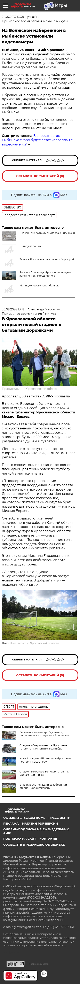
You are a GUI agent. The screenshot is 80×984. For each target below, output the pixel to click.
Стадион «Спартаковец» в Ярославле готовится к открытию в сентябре (43, 747)
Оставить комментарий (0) (40, 176)
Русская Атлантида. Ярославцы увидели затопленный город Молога (45, 274)
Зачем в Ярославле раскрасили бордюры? (46, 259)
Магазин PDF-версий (40, 823)
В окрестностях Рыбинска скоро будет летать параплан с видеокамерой (37, 140)
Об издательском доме (24, 818)
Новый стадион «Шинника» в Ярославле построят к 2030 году (45, 760)
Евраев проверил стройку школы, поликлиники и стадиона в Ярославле (44, 734)
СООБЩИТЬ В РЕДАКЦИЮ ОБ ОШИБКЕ (34, 845)
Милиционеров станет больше (39, 285)
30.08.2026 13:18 (13, 309)
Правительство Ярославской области (30, 389)
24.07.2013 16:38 (13, 17)
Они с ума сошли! (30, 246)
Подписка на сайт (19, 839)
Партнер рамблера (38, 964)
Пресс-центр (59, 818)
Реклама (11, 823)
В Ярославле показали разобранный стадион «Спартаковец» (43, 786)
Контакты (48, 839)
